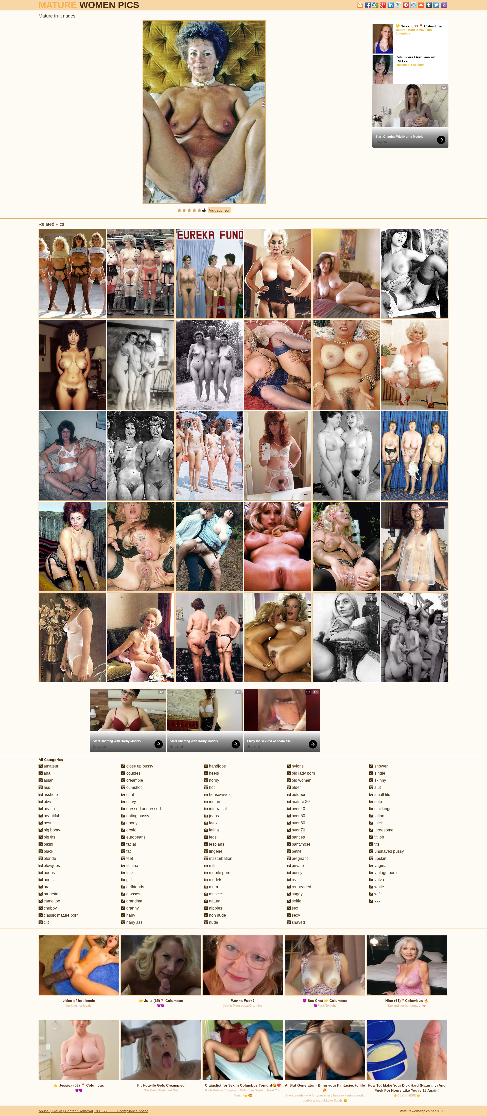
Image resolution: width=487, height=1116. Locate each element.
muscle (215, 894)
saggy (297, 894)
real (295, 880)
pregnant (299, 858)
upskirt (379, 858)
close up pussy (139, 766)
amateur (50, 766)
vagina (380, 865)
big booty (51, 830)
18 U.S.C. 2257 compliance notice (121, 1111)
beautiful (51, 816)
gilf (128, 880)
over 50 (298, 816)
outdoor (298, 794)
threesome (383, 830)
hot (211, 787)
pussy (296, 872)
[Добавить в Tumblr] (429, 5)
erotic (130, 830)
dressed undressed (143, 809)
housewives (219, 794)
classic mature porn (61, 915)
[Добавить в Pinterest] (406, 5)
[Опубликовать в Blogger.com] (360, 5)
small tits (381, 794)
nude (213, 922)
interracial (217, 809)
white (378, 887)
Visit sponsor (219, 210)
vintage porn (385, 872)
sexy (295, 915)
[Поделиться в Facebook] (368, 5)
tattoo (378, 816)
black (48, 851)
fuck (129, 872)
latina (213, 830)
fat (128, 851)
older (296, 787)
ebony (131, 823)
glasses (132, 894)
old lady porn (303, 773)
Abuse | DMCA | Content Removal (66, 1111)
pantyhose (300, 844)
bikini (48, 844)
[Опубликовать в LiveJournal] (398, 5)
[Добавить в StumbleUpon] (421, 5)
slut (377, 787)
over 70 (298, 830)
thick (378, 823)
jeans (213, 816)
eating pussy (137, 816)
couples (133, 773)
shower (380, 766)
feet (129, 858)
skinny (379, 780)
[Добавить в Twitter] (436, 5)
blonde (49, 858)
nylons (297, 766)
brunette (50, 894)
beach (49, 809)
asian (48, 780)
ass (46, 787)
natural (214, 901)
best (47, 823)
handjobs (217, 766)
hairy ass (134, 922)
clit (46, 922)
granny (132, 908)
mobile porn (219, 872)
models (215, 880)
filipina (131, 865)
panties (298, 837)
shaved (298, 922)
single (379, 773)
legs (212, 837)
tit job (378, 837)
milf (211, 865)
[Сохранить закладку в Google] (375, 5)
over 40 (298, 809)
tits (376, 844)
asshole (50, 794)
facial (130, 844)
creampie (134, 780)
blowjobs (51, 865)
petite (296, 851)
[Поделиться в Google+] (383, 5)
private (297, 865)
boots (48, 880)
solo (377, 801)
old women (301, 780)
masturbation (220, 858)
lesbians (216, 844)
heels (213, 773)
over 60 (298, 823)
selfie (296, 901)
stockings (382, 809)
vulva (378, 880)
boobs (49, 872)
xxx (376, 901)
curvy (130, 801)
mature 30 (300, 801)
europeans (135, 837)
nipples (215, 908)
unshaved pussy (388, 851)
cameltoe (51, 901)
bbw (47, 801)
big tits (49, 837)
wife (377, 894)
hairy (130, 915)
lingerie (215, 851)
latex (213, 823)
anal (47, 773)
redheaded (301, 887)
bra (46, 887)
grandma (133, 901)
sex (294, 908)
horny (213, 780)
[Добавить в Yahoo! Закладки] (444, 5)
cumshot (133, 787)
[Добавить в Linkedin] (391, 5)
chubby (50, 908)
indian (214, 801)
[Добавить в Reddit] (413, 5)
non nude (217, 915)
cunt (129, 794)
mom (213, 887)
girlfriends (134, 887)
